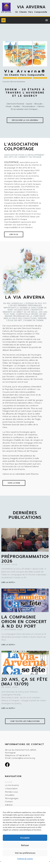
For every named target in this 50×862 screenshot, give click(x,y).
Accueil (8, 782)
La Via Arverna (12, 785)
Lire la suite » (8, 582)
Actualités (9, 795)
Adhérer (9, 805)
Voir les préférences (25, 853)
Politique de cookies (25, 859)
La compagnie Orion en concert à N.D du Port (24, 621)
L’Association (11, 788)
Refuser (25, 845)
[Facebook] (7, 764)
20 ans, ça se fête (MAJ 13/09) (24, 681)
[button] (3, 20)
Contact (9, 801)
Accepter (25, 837)
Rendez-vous (11, 792)
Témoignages (11, 798)
